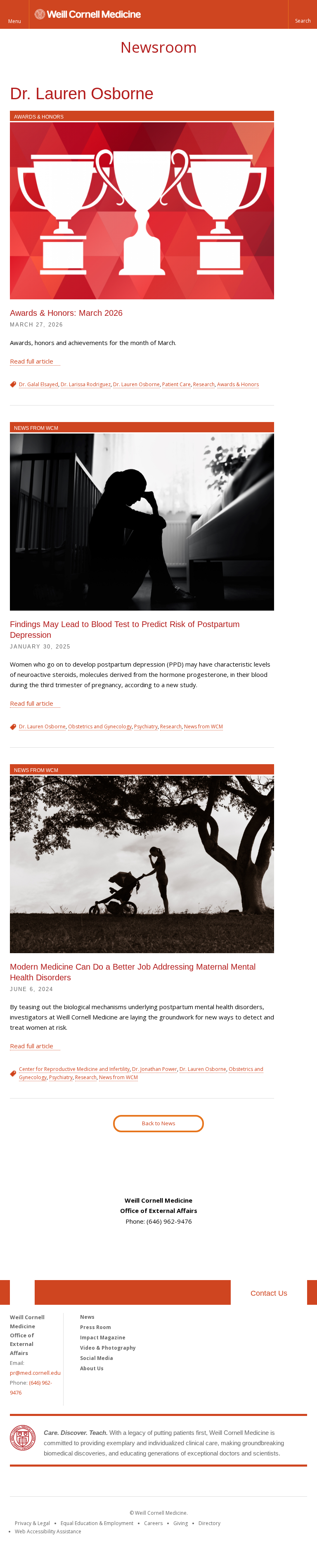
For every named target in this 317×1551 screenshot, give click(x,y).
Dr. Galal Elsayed (38, 384)
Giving (180, 1523)
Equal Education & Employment (97, 1523)
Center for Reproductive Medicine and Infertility (74, 1069)
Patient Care (176, 384)
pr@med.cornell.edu (35, 1372)
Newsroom (158, 47)
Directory (209, 1523)
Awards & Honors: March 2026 (66, 312)
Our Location (22, 1292)
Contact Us (269, 1293)
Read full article (31, 361)
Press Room (95, 1327)
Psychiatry (146, 726)
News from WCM (36, 428)
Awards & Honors (39, 117)
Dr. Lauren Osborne (136, 384)
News (87, 1316)
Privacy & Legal (32, 1523)
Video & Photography (108, 1347)
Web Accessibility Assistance (48, 1531)
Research (204, 384)
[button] (302, 14)
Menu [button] (14, 21)
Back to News (158, 1123)
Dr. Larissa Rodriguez (86, 384)
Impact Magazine (102, 1337)
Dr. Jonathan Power (154, 1069)
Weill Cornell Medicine (158, 1483)
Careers (153, 1523)
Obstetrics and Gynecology (100, 726)
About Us (92, 1368)
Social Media (96, 1358)
